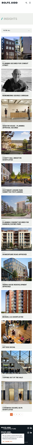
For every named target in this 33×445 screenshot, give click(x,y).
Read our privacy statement (10, 438)
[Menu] (29, 2)
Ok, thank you (7, 441)
